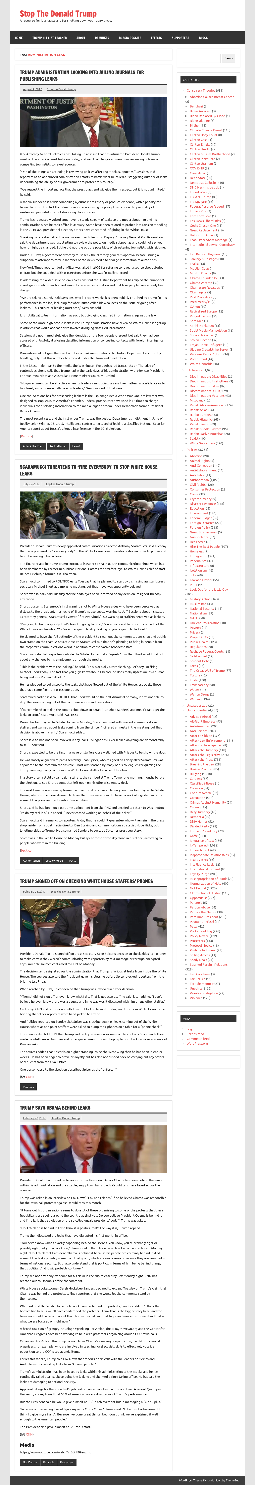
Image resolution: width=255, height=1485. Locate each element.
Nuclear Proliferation (205, 623)
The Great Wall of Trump (207, 670)
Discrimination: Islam (204, 386)
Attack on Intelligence (205, 745)
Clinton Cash (199, 139)
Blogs (203, 38)
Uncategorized (197, 705)
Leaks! (76, 446)
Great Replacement (203, 230)
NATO (194, 618)
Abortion (196, 456)
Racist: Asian (199, 410)
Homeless (197, 551)
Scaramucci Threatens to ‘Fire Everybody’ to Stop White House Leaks (89, 470)
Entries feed (195, 1034)
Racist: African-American (207, 405)
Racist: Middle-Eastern (205, 429)
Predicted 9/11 (200, 302)
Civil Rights (198, 484)
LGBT (193, 584)
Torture (195, 675)
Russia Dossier (130, 38)
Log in (191, 1029)
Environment (199, 513)
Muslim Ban (198, 604)
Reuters (26, 436)
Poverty (195, 627)
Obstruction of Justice (205, 893)
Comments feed (198, 1038)
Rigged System (200, 316)
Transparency (199, 685)
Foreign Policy (200, 527)
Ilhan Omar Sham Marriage (209, 240)
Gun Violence (199, 537)
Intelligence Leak (202, 864)
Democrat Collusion (204, 182)
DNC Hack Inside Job (204, 187)
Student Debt (199, 661)
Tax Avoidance (200, 974)
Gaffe (194, 836)
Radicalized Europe (203, 311)
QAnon (195, 306)
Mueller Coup (199, 268)
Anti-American (200, 726)
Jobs (193, 575)
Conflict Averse (201, 793)
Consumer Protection (205, 489)
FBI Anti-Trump (200, 197)
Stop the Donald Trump (61, 89)
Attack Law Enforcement (207, 740)
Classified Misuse (202, 783)
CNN (29, 1077)
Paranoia (28, 1087)
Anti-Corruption (201, 465)
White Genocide (201, 364)
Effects (156, 38)
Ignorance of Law (202, 840)
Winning (196, 699)
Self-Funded (198, 656)
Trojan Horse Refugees (206, 344)
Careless (196, 778)
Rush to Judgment (203, 950)
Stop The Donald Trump (58, 13)
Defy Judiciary (200, 812)
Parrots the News (202, 912)
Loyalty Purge (54, 860)
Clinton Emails (200, 144)
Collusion (196, 788)
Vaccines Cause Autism (206, 354)
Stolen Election (200, 340)
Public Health (199, 642)
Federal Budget (201, 518)
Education (197, 508)
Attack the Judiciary (204, 750)
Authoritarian (57, 446)
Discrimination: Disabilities (208, 376)
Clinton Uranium (201, 163)
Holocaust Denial (202, 235)
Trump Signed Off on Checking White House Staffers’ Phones (86, 881)
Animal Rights (200, 460)
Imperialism (198, 561)
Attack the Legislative (205, 755)
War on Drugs (199, 694)
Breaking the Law (202, 764)
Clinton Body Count (203, 135)
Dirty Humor (198, 821)
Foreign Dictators (202, 522)
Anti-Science (199, 731)
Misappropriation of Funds (208, 878)
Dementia (197, 816)
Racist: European (201, 414)
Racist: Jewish (200, 424)
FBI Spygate (198, 201)
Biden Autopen (200, 111)
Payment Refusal (202, 921)
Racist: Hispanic (201, 419)
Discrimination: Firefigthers (209, 381)
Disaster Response (203, 503)
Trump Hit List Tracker (49, 38)
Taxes (194, 666)
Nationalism (198, 613)
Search (229, 58)
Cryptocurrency (201, 499)
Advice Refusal (200, 716)
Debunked (102, 38)
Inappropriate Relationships (209, 855)
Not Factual (30, 1462)
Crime (194, 494)
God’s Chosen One (203, 225)
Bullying (195, 774)
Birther (195, 125)
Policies (192, 449)
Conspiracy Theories (201, 90)
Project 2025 (199, 637)
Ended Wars (198, 192)
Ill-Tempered (199, 845)
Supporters (180, 38)
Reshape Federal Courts (207, 651)
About (80, 38)
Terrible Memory (202, 983)
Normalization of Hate (205, 883)
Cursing (195, 807)
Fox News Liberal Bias (205, 221)
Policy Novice (199, 936)
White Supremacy (202, 443)
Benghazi (196, 106)
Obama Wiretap (201, 282)
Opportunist (198, 898)
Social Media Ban (202, 325)
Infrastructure (199, 565)
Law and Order (200, 580)
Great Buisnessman (203, 532)
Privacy (195, 632)
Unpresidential (197, 710)
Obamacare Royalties (205, 287)
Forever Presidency (203, 831)
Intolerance (195, 370)
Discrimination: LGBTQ (206, 391)
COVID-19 (197, 168)
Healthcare (197, 542)
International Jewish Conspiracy (212, 244)
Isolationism (198, 570)
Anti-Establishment (203, 470)
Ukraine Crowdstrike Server (209, 349)
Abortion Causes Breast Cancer (212, 97)
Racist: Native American (207, 433)
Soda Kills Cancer (202, 335)
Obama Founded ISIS (204, 278)
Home (19, 38)
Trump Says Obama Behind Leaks (55, 1107)
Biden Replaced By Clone (207, 116)
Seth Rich (196, 321)
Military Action (200, 599)
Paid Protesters (201, 297)
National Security (202, 608)
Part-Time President (204, 917)
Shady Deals (198, 960)
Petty (72, 860)
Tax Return (197, 979)
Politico (26, 850)
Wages (194, 689)
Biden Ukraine (200, 120)
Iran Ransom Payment (205, 254)
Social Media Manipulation (208, 330)
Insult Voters (199, 859)
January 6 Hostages (204, 259)
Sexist (194, 438)
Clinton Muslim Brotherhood (210, 154)
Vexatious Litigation (204, 993)
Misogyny (196, 400)
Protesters (67, 1462)
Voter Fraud (198, 359)
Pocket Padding (201, 931)
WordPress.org (197, 1043)
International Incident (205, 869)
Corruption (197, 797)
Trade (194, 680)
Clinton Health (200, 149)
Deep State (198, 178)
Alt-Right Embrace (203, 721)
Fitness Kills (198, 211)
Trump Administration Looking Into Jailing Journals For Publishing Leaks (82, 75)
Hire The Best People (205, 546)
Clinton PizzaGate (202, 159)
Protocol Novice (201, 945)
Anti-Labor (197, 475)
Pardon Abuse (200, 907)
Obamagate (198, 292)
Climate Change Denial (206, 130)
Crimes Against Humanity (208, 802)
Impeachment (199, 850)
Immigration (198, 556)
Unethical (196, 988)
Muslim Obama (200, 273)
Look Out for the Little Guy (209, 589)
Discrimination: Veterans (207, 395)
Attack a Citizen (201, 735)
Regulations (198, 646)
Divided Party (199, 826)
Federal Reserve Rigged (207, 206)
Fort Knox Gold (200, 216)
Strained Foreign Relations (209, 964)
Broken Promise (201, 769)
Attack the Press (33, 446)
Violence (196, 998)
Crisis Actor (198, 173)
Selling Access (200, 955)
